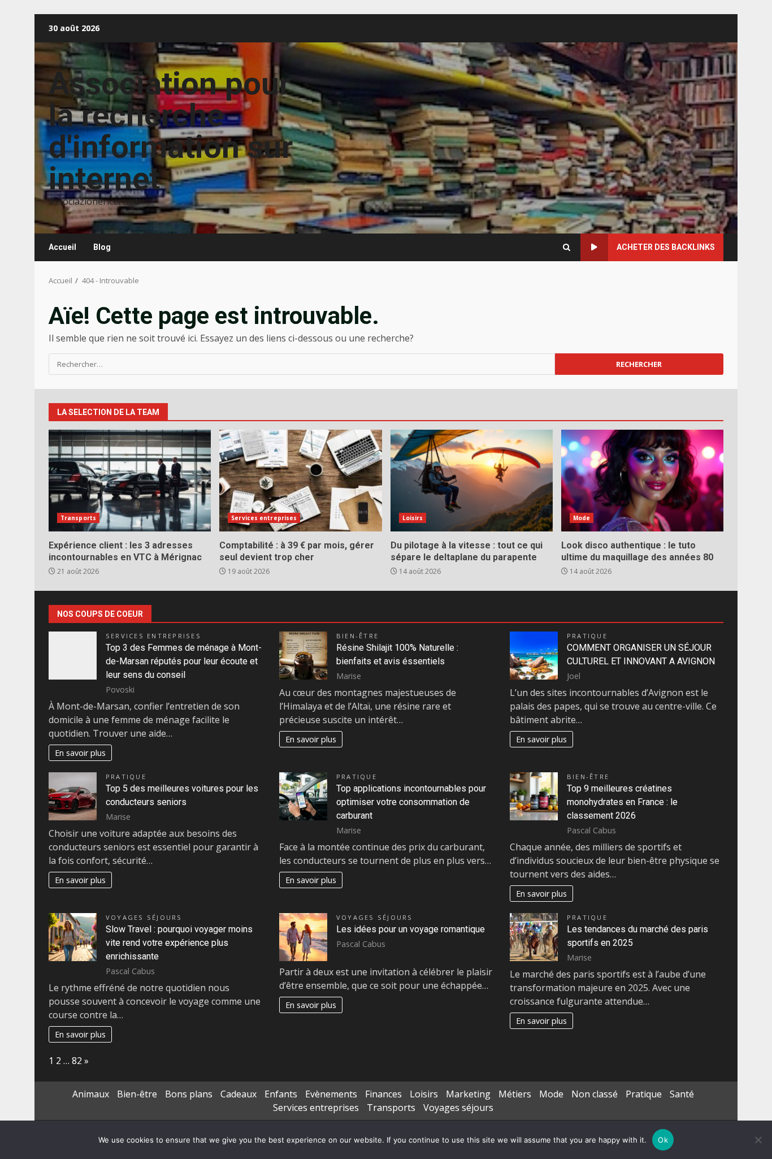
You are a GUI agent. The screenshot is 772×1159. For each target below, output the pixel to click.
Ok (663, 1139)
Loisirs (412, 518)
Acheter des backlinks (666, 247)
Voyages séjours (144, 917)
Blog (102, 247)
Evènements (331, 1094)
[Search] (566, 247)
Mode (581, 518)
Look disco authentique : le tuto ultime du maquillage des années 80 (642, 480)
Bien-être (357, 636)
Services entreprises (264, 518)
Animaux (90, 1094)
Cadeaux (238, 1094)
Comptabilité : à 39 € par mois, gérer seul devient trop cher (300, 480)
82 (77, 1060)
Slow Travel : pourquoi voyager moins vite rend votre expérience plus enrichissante (179, 943)
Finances (383, 1094)
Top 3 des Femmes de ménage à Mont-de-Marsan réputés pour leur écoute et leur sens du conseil (184, 661)
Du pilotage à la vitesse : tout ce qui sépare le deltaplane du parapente (472, 480)
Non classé (594, 1094)
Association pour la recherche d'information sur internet (171, 131)
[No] (758, 1139)
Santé (682, 1094)
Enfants (280, 1094)
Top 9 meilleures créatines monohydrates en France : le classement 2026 (622, 802)
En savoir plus (80, 752)
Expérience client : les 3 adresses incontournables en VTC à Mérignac (130, 480)
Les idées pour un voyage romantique (410, 929)
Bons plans (188, 1094)
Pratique (587, 636)
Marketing (468, 1094)
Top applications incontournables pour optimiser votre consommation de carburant (411, 802)
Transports (78, 518)
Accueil (62, 247)
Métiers (514, 1094)
